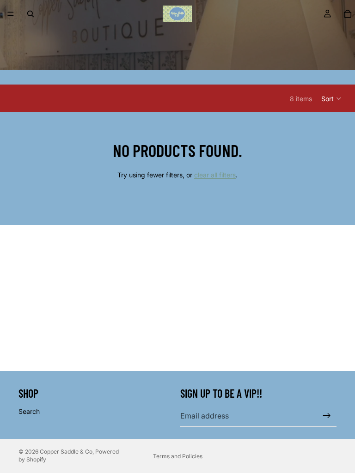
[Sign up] (327, 415)
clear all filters (215, 175)
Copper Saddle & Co (66, 451)
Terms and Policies (177, 456)
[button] (331, 98)
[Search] (30, 14)
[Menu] (10, 13)
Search (29, 411)
